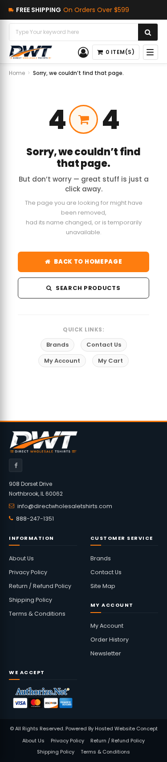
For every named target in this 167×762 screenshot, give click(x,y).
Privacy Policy (28, 572)
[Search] (148, 32)
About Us (21, 558)
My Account (62, 360)
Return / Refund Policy (40, 586)
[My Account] (83, 52)
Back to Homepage (88, 261)
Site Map (102, 586)
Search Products (88, 288)
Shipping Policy (30, 600)
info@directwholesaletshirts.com (64, 506)
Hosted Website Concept (126, 728)
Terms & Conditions (37, 613)
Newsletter (105, 653)
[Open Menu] (150, 52)
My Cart (110, 360)
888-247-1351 (35, 518)
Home (17, 73)
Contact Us (103, 344)
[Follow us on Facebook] (15, 465)
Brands (57, 344)
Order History (109, 639)
